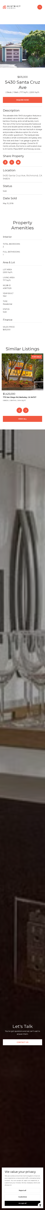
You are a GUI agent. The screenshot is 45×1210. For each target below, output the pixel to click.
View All (22, 419)
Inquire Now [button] (22, 100)
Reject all (22, 1190)
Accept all (23, 1203)
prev (19, 410)
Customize (22, 1197)
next (26, 410)
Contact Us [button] (22, 1042)
